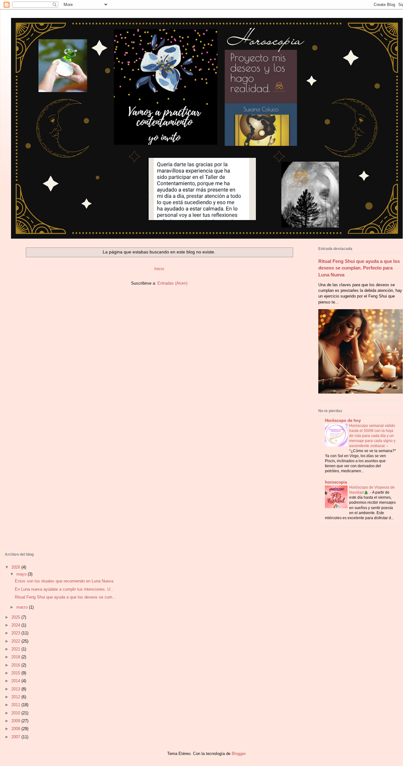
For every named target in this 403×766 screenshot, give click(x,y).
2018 (16, 657)
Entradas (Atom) (172, 283)
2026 (16, 567)
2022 (16, 641)
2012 (16, 697)
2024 (16, 625)
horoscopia (336, 482)
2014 (16, 680)
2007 (16, 737)
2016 (16, 665)
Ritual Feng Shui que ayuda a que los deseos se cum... (65, 597)
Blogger (238, 753)
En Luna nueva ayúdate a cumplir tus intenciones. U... (64, 589)
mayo (22, 574)
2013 (16, 689)
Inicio (159, 268)
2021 (16, 649)
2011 (16, 704)
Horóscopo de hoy (343, 420)
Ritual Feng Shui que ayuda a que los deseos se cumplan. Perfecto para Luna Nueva (359, 267)
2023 (16, 633)
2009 (16, 720)
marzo (22, 607)
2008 (16, 728)
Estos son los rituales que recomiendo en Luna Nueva (64, 581)
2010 (16, 713)
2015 (16, 673)
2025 (16, 617)
